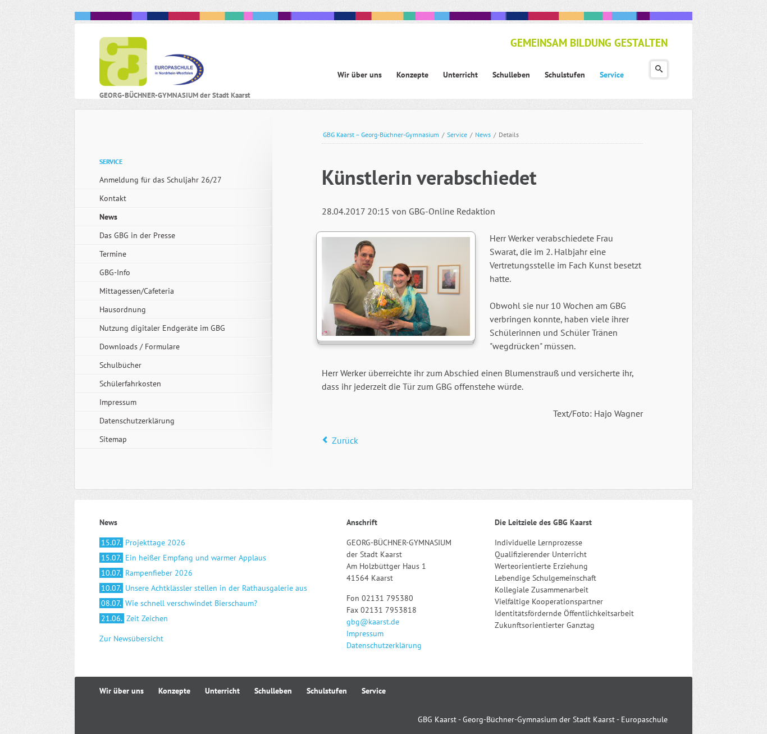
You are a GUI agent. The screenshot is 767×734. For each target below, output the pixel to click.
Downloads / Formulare (139, 346)
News (483, 134)
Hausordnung (122, 309)
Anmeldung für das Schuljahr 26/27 (160, 180)
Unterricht (222, 691)
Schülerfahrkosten (130, 384)
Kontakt (112, 198)
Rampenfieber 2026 (147, 573)
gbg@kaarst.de (372, 622)
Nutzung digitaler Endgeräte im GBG (162, 328)
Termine (112, 254)
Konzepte (174, 691)
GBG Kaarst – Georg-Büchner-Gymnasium (381, 134)
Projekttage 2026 (143, 542)
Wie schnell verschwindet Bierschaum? (179, 603)
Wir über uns (121, 691)
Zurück (345, 440)
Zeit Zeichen (134, 618)
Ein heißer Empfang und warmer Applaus (183, 558)
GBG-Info (114, 272)
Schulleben (273, 691)
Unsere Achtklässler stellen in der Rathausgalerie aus (204, 588)
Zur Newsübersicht (131, 638)
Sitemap (113, 439)
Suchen (659, 69)
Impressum (117, 402)
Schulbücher (120, 365)
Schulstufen (327, 691)
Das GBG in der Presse (137, 235)
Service (457, 134)
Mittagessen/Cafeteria (136, 291)
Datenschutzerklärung (137, 421)
